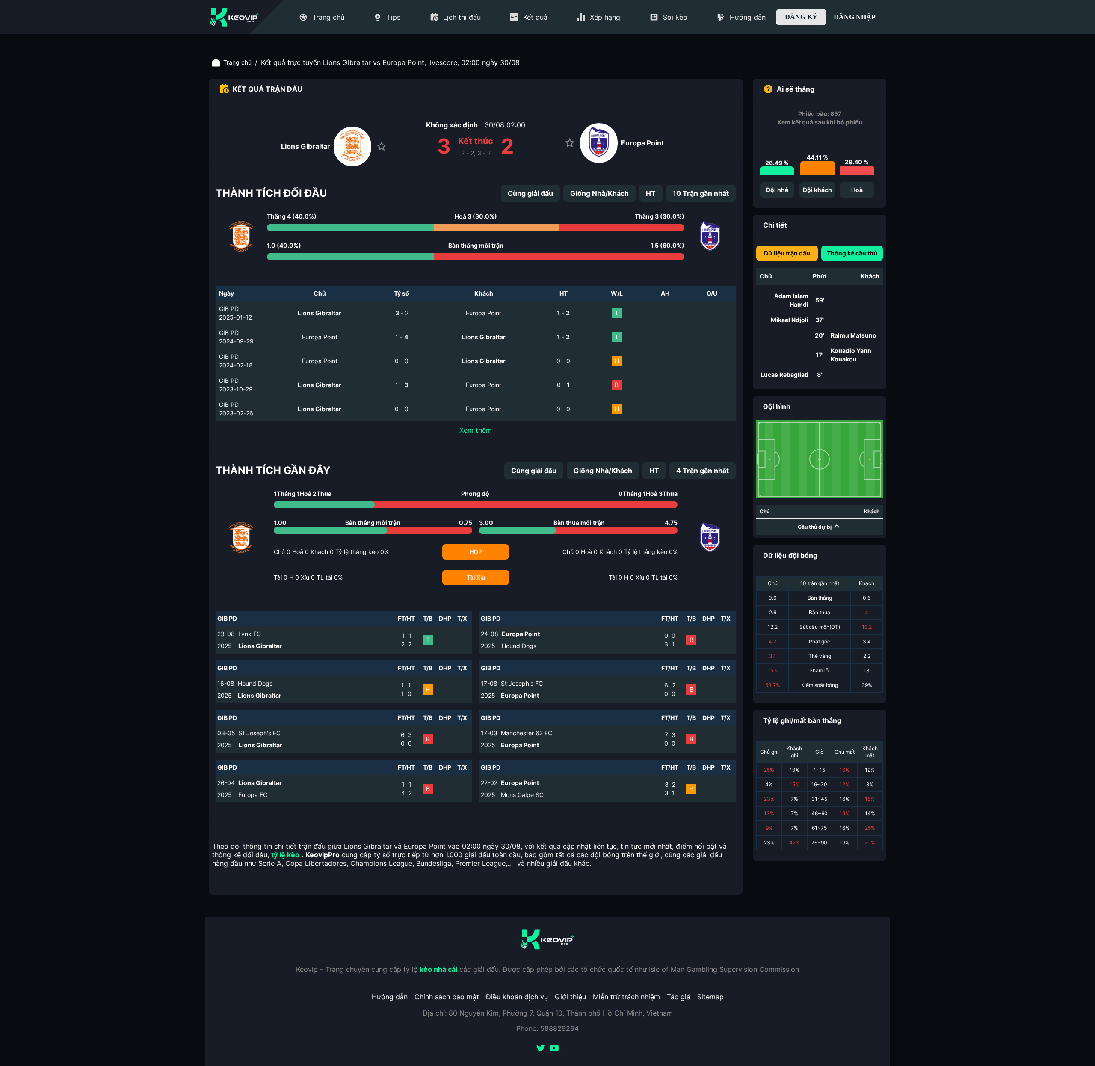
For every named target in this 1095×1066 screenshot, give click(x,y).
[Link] (234, 17)
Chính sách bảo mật (446, 996)
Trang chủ (237, 62)
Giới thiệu (570, 996)
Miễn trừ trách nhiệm (626, 996)
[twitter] (541, 1049)
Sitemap (710, 996)
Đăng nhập (855, 17)
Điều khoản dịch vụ (517, 996)
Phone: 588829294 (547, 1028)
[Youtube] (554, 1049)
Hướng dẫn (390, 996)
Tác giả (678, 996)
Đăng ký (801, 17)
